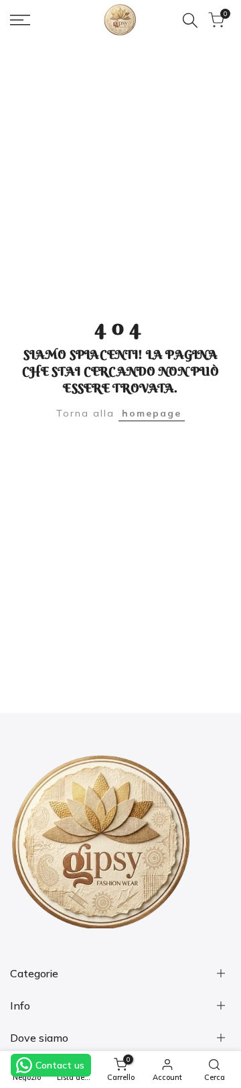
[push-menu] (20, 20)
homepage (151, 413)
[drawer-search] (190, 20)
